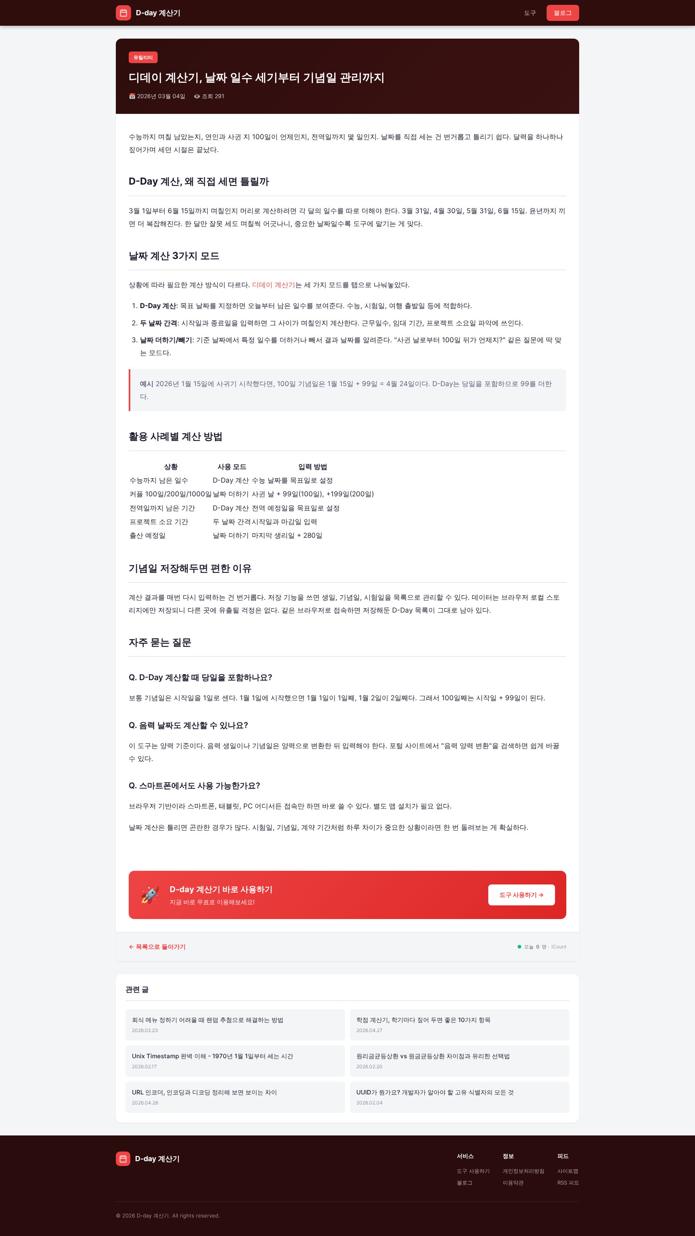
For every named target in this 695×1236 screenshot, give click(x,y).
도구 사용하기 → (522, 895)
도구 (530, 12)
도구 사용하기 (473, 1171)
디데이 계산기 (273, 285)
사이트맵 (567, 1171)
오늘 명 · (541, 947)
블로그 (563, 12)
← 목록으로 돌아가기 (157, 946)
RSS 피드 (568, 1182)
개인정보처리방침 (524, 1171)
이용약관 (513, 1182)
